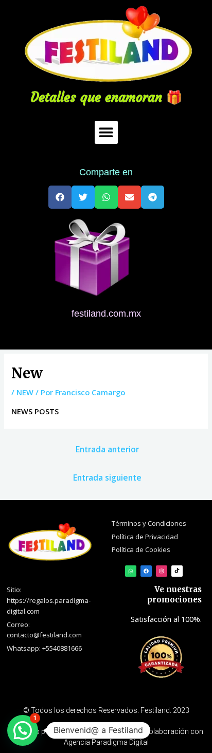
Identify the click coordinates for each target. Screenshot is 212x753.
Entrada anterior (107, 449)
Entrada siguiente (107, 477)
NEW (24, 392)
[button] (106, 132)
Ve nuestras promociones (174, 594)
